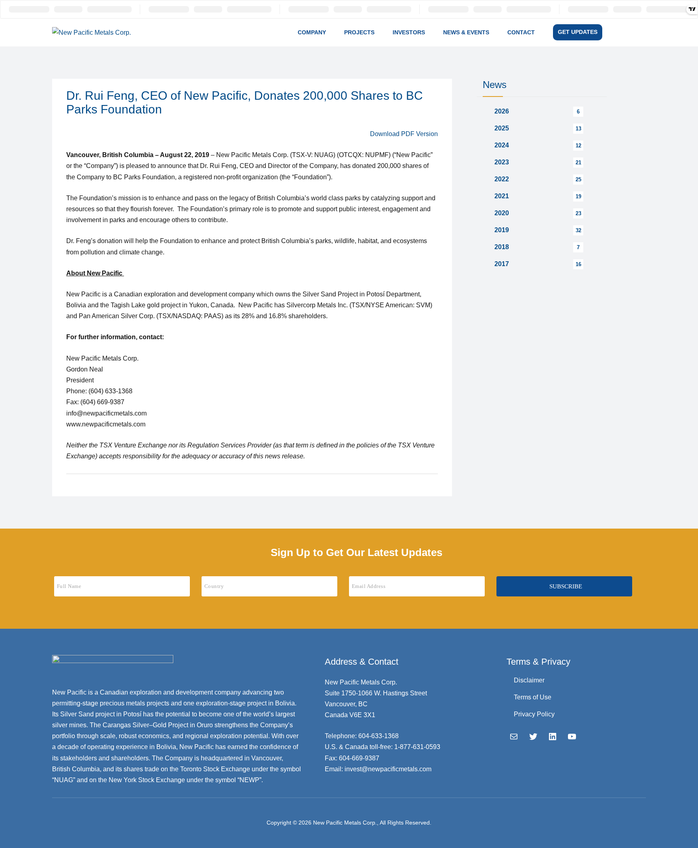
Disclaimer (529, 680)
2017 (501, 263)
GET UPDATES (577, 32)
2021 (501, 196)
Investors (409, 32)
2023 (501, 162)
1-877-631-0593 (417, 746)
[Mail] (514, 736)
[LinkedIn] (552, 736)
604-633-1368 (378, 736)
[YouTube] (572, 736)
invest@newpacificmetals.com (388, 769)
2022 (501, 179)
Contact (521, 32)
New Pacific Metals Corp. (345, 822)
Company (312, 32)
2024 (501, 145)
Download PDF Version (404, 133)
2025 (501, 128)
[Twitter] (533, 736)
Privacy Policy (534, 714)
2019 (501, 230)
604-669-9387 (359, 758)
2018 (501, 246)
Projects (359, 32)
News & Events (466, 32)
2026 (501, 111)
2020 (501, 213)
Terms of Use (532, 697)
